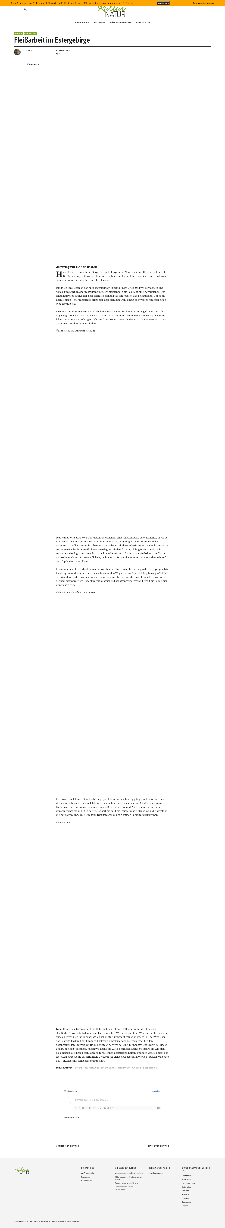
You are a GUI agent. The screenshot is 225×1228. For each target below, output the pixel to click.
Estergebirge (108, 1067)
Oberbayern (123, 1067)
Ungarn (185, 1205)
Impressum (85, 1177)
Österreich (186, 1187)
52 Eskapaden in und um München (129, 1173)
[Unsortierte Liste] (94, 1108)
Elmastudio (76, 1221)
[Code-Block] (101, 1108)
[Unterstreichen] (83, 1108)
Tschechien (186, 1202)
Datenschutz (86, 1180)
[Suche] (25, 9)
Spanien (185, 1198)
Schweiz (185, 1190)
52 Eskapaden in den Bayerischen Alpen (128, 1178)
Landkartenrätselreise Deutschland (124, 1188)
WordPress (53, 1221)
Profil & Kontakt (87, 1173)
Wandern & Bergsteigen (145, 1067)
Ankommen (99, 22)
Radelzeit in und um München (127, 1183)
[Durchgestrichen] (86, 1108)
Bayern (79, 1067)
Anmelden (156, 1091)
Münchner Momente (121, 22)
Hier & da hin (82, 22)
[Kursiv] (79, 1108)
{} (108, 1108)
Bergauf (18, 33)
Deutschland (92, 1067)
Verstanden (163, 3)
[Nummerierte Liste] (90, 1108)
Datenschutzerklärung (203, 3)
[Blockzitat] (97, 1108)
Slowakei (185, 1194)
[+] (111, 1108)
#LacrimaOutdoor (155, 1173)
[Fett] (75, 1108)
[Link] (105, 1108)
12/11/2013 (27, 50)
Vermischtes (143, 22)
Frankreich (186, 1179)
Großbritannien (188, 1183)
